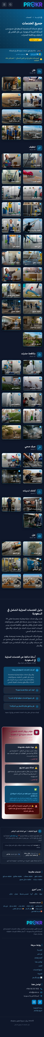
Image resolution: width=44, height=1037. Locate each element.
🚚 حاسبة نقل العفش (18, 909)
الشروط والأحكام (38, 1011)
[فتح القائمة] (4, 4)
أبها (31, 894)
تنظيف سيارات (37, 879)
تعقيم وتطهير (39, 906)
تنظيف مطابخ (17, 876)
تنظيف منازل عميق (25, 879)
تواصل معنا (38, 962)
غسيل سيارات (39, 909)
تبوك (40, 894)
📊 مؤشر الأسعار (30, 909)
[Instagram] (34, 1002)
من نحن (39, 954)
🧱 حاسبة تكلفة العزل (36, 911)
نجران (16, 894)
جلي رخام (5, 906)
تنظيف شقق (38, 876)
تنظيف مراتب (21, 906)
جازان (11, 894)
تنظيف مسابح (7, 876)
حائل (35, 894)
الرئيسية (37, 17)
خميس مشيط (24, 894)
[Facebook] (40, 1002)
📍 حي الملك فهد (15, 836)
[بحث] (10, 4)
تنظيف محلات (28, 876)
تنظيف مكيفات (30, 906)
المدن (40, 966)
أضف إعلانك (38, 958)
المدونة (40, 973)
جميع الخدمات (37, 970)
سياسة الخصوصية (38, 1008)
